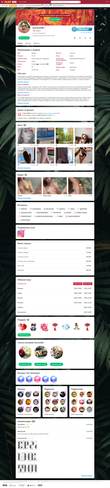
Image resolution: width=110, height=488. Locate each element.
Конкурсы (46, 5)
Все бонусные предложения (34, 5)
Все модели (4, 5)
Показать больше (23, 82)
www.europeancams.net (22, 481)
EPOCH (39, 481)
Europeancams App (58, 5)
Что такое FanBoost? (86, 32)
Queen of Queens (48, 113)
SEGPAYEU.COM (45, 481)
